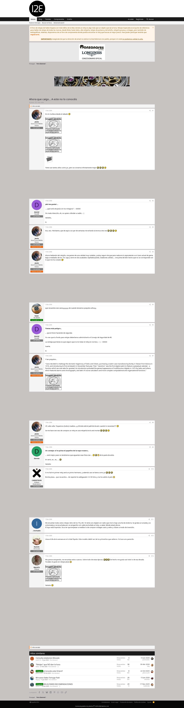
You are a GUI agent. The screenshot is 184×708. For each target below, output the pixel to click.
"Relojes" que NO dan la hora (48, 664)
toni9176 (38, 660)
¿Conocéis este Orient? (53, 671)
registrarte (34, 34)
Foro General (54, 660)
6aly (148, 666)
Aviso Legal (114, 702)
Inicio (33, 19)
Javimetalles (146, 660)
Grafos (69, 19)
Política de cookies (140, 702)
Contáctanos (106, 702)
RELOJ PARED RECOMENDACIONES (58, 684)
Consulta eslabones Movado (48, 658)
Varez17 (38, 686)
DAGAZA (147, 679)
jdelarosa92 (39, 673)
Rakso (37, 666)
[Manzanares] (92, 52)
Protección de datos (126, 702)
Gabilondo (147, 686)
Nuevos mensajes (34, 23)
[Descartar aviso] (153, 28)
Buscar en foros (47, 23)
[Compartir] (150, 110)
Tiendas (48, 19)
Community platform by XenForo (92, 706)
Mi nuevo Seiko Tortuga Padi (48, 677)
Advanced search (59, 23)
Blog (40, 19)
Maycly (38, 680)
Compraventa (59, 19)
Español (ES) (35, 702)
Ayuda (149, 702)
